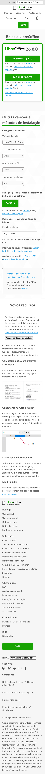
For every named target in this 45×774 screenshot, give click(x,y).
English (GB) (30, 256)
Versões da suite (10, 136)
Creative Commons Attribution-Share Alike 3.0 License (21, 732)
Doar (23, 25)
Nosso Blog (7, 636)
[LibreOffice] (22, 8)
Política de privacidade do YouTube (21, 333)
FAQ (4, 587)
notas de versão (10, 494)
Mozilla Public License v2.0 (25, 742)
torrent (29, 64)
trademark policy (16, 767)
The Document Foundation (15, 545)
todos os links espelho (12, 214)
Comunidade (12, 18)
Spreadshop (31, 569)
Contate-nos (8, 675)
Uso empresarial (10, 518)
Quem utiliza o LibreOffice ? (15, 549)
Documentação (9, 595)
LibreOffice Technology (13, 561)
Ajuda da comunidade (12, 591)
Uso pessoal (8, 514)
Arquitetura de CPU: (12, 163)
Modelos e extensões (12, 530)
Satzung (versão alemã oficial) (16, 718)
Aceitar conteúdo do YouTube (19, 338)
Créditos (6, 577)
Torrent (11, 251)
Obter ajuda (35, 13)
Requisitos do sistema (12, 603)
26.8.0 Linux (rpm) (22, 59)
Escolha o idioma (10, 227)
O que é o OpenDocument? (15, 565)
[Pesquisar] (37, 18)
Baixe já (8, 13)
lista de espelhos (24, 251)
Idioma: (12, 2)
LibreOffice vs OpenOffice (15, 557)
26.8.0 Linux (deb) (22, 77)
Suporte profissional (11, 608)
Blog (27, 18)
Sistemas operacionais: (13, 150)
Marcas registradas (11, 700)
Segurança (7, 573)
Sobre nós (21, 13)
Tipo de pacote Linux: (12, 177)
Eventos (6, 626)
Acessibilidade (9, 612)
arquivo (24, 288)
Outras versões (9, 522)
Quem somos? (9, 541)
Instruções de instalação (14, 599)
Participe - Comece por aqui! (16, 622)
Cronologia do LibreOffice (14, 553)
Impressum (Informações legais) (17, 693)
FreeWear (20, 569)
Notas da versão (10, 526)
